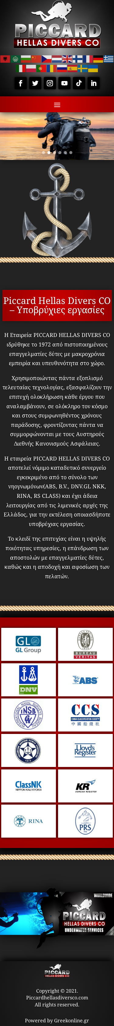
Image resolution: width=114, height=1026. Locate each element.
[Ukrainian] (93, 68)
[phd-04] (28, 729)
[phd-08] (28, 800)
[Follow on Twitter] (35, 83)
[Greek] (109, 58)
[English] (67, 58)
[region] (57, 136)
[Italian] (21, 68)
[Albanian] (5, 58)
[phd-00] (28, 658)
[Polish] (31, 68)
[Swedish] (83, 68)
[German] (98, 58)
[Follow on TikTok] (79, 83)
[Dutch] (57, 58)
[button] (43, 152)
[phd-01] (85, 658)
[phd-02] (28, 694)
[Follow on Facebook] (21, 83)
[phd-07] (85, 765)
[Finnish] (78, 58)
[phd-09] (85, 800)
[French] (88, 58)
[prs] (85, 835)
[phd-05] (85, 729)
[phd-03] (85, 694)
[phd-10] (28, 835)
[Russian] (62, 68)
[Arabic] (16, 58)
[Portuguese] (41, 68)
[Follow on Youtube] (64, 83)
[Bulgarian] (26, 58)
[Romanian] (52, 68)
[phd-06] (28, 765)
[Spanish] (72, 68)
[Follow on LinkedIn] (94, 83)
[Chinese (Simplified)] (36, 58)
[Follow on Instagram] (50, 83)
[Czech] (47, 58)
